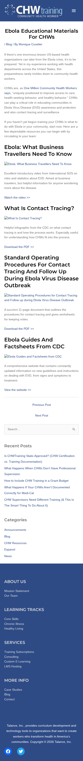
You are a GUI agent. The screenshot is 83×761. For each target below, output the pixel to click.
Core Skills (11, 619)
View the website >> (17, 390)
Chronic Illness (14, 624)
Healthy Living (13, 628)
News (8, 556)
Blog (9, 44)
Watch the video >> (17, 197)
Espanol (9, 549)
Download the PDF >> (19, 247)
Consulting (11, 656)
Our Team (11, 595)
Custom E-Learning (17, 661)
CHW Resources (15, 543)
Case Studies (13, 689)
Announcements (15, 529)
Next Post (41, 415)
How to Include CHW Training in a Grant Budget (36, 480)
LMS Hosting (12, 666)
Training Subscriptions (19, 652)
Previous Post (41, 404)
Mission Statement (16, 591)
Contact (9, 699)
